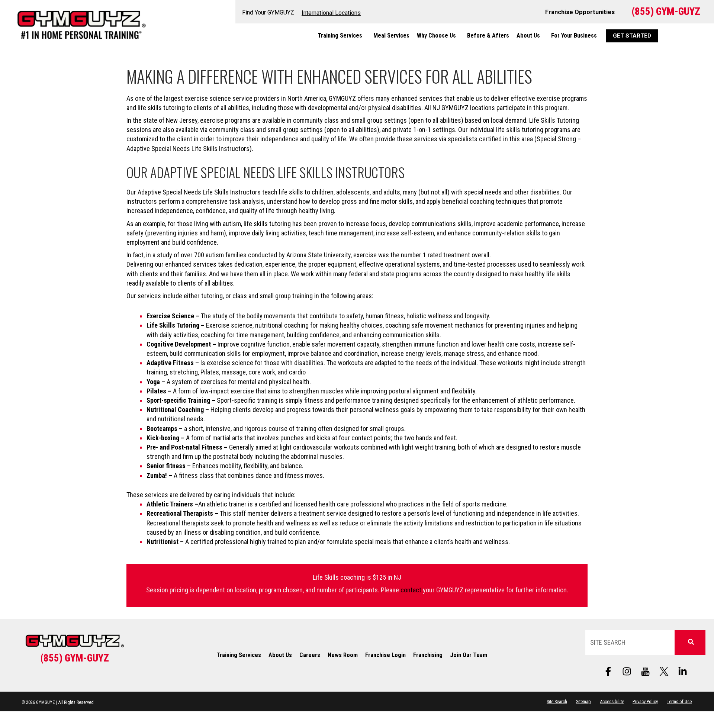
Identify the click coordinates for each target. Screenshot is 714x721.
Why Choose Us (436, 35)
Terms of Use (679, 701)
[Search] (690, 642)
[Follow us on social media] (645, 671)
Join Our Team (468, 655)
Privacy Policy (645, 701)
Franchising (428, 655)
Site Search (557, 701)
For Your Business (574, 35)
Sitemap (583, 701)
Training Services (340, 35)
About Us (528, 35)
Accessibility (612, 701)
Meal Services (391, 35)
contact (411, 590)
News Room (343, 655)
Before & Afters (488, 35)
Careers (309, 655)
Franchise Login (385, 655)
